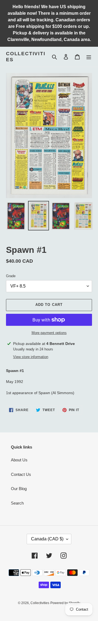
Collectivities (25, 56)
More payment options (49, 333)
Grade (11, 276)
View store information (30, 357)
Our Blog (19, 488)
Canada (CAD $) (47, 539)
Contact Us (21, 474)
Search (17, 503)
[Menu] (88, 57)
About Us (19, 460)
